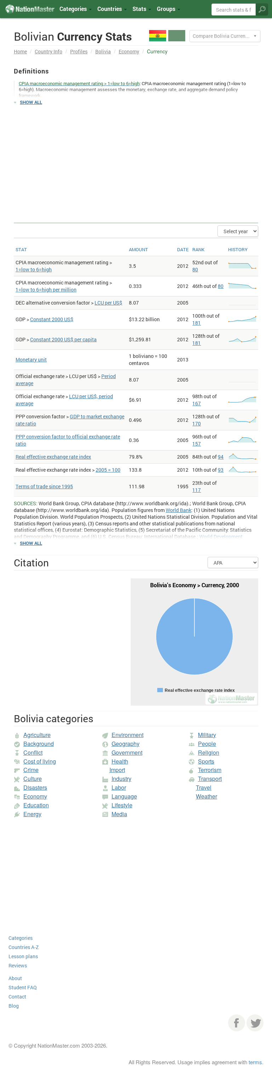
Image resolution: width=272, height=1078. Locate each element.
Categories (74, 8)
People (207, 744)
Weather (206, 796)
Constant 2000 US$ (51, 319)
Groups (167, 8)
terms (255, 1062)
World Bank (178, 510)
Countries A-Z (23, 947)
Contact (17, 996)
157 (196, 443)
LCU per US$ (108, 302)
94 (220, 456)
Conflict (32, 752)
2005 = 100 (108, 469)
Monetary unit (31, 359)
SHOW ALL (31, 102)
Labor (119, 787)
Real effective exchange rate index (53, 456)
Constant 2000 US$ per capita (63, 339)
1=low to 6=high (34, 269)
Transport (210, 778)
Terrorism (209, 770)
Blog (13, 1005)
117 (196, 490)
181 (196, 322)
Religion (208, 752)
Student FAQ (22, 987)
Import (117, 770)
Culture (32, 778)
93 (220, 469)
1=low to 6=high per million (46, 289)
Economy (129, 51)
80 (195, 269)
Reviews (17, 965)
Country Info (48, 51)
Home (20, 51)
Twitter (255, 1022)
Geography (126, 744)
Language (124, 796)
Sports (206, 761)
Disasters (35, 787)
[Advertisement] (136, 160)
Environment (127, 735)
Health (120, 761)
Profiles (78, 51)
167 (196, 403)
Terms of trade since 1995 (44, 486)
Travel (203, 787)
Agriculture (37, 735)
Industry (121, 778)
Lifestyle (122, 805)
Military (207, 735)
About (15, 978)
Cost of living (39, 761)
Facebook (236, 1022)
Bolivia (103, 51)
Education (36, 805)
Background (38, 744)
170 (196, 423)
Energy (32, 814)
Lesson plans (23, 956)
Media (119, 814)
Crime (31, 770)
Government (127, 752)
